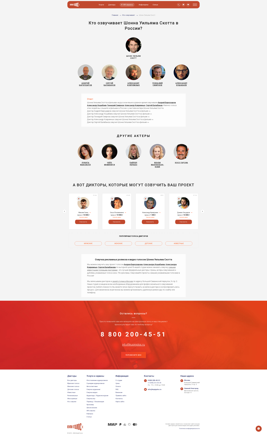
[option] (83, 211)
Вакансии (119, 392)
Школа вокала (92, 408)
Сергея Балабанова (107, 267)
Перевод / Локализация (95, 402)
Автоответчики (92, 386)
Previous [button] (64, 211)
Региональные (72, 395)
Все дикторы (72, 380)
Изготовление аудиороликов (97, 380)
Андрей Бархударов (167, 102)
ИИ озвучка (91, 411)
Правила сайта (121, 395)
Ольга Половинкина (117, 212)
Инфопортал (143, 5)
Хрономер (90, 405)
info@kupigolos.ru (133, 344)
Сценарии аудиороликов (95, 383)
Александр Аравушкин (150, 212)
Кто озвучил (71, 402)
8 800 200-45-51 (133, 334)
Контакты (119, 399)
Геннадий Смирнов (115, 105)
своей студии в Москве (122, 281)
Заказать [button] (83, 222)
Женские (118, 243)
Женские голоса (73, 386)
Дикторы (111, 5)
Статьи (155, 5)
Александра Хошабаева (154, 264)
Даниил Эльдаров (183, 212)
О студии (119, 380)
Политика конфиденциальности (189, 428)
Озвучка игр (91, 399)
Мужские (88, 243)
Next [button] (202, 211)
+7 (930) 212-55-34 (154, 383)
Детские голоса (73, 389)
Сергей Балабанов (154, 105)
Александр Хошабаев (96, 105)
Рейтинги (90, 414)
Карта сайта (120, 402)
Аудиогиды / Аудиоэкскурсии (97, 395)
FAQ (117, 389)
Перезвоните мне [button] (133, 355)
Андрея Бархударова (133, 264)
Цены (118, 383)
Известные (179, 243)
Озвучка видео (92, 392)
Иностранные (72, 399)
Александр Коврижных (135, 105)
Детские (148, 243)
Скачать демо (83, 217)
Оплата (118, 386)
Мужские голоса (73, 383)
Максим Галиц (83, 212)
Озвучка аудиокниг (93, 389)
